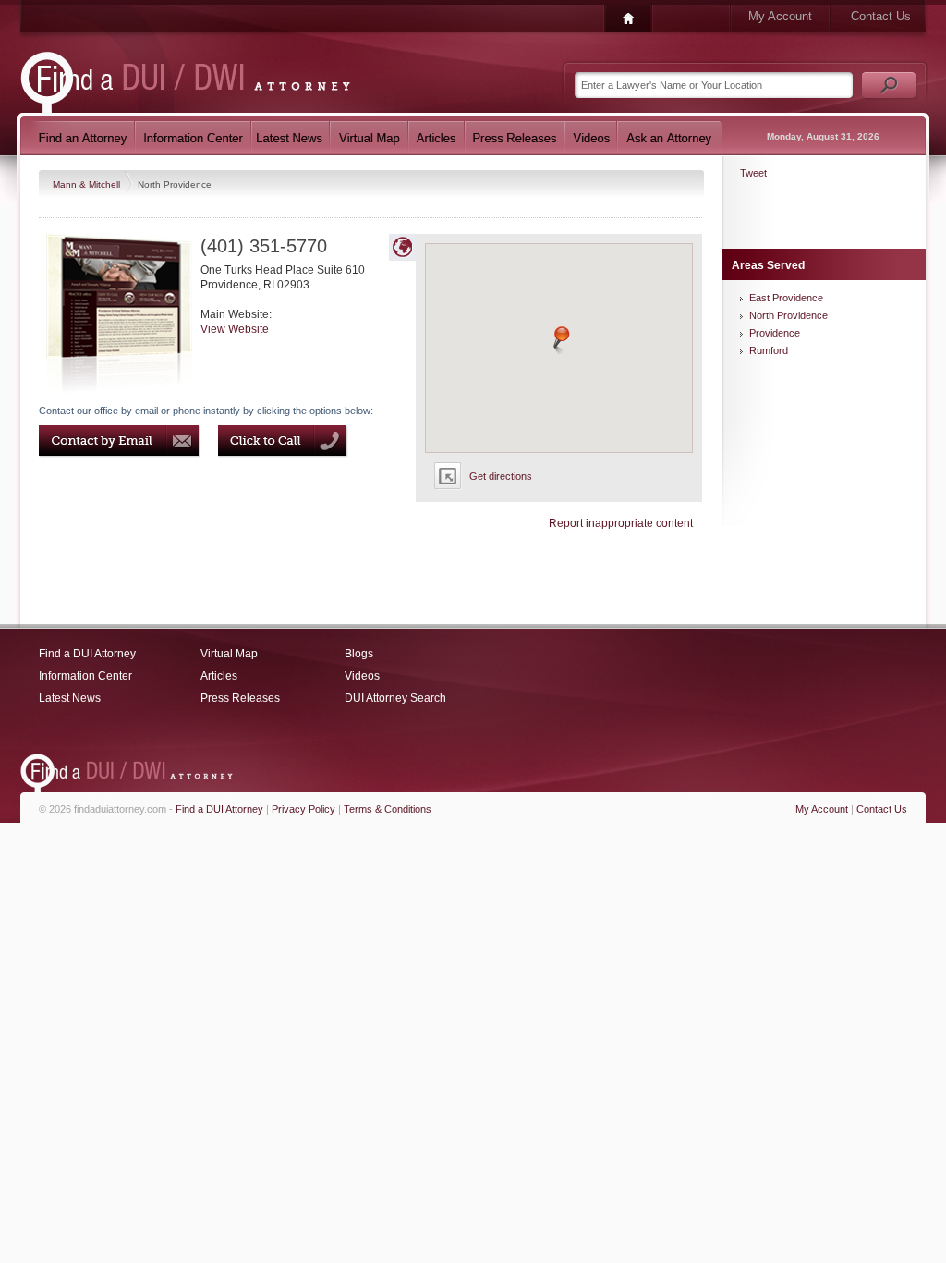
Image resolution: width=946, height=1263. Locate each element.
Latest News (70, 698)
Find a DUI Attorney (87, 653)
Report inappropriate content (621, 523)
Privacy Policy (303, 809)
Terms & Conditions (387, 809)
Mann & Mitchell (88, 184)
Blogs (359, 653)
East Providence (786, 297)
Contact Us (881, 16)
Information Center (85, 675)
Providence (774, 332)
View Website (234, 329)
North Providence (788, 315)
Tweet (753, 172)
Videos (362, 675)
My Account (780, 16)
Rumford (768, 350)
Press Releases (240, 698)
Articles (218, 675)
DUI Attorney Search (395, 698)
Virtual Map (229, 653)
